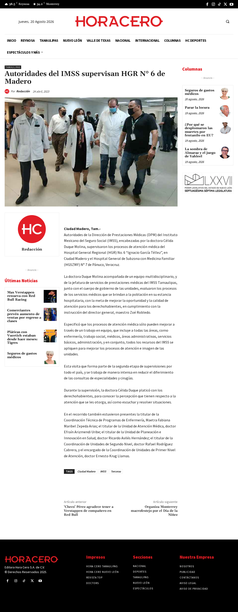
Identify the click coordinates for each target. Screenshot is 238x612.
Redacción (23, 91)
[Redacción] (8, 91)
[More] (173, 217)
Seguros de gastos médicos (22, 355)
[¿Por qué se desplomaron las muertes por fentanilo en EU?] (225, 128)
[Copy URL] (161, 217)
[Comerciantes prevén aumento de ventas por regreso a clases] (50, 314)
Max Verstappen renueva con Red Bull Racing (21, 296)
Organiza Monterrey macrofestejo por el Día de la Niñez (154, 511)
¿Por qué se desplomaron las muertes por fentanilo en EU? (199, 130)
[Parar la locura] (225, 111)
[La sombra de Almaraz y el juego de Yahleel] (225, 152)
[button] (227, 21)
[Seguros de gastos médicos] (50, 357)
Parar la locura (197, 108)
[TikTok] (219, 4)
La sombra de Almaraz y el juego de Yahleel (200, 152)
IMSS (103, 471)
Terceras (116, 471)
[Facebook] (207, 4)
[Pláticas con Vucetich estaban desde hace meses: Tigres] (50, 336)
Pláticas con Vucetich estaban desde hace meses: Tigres (22, 337)
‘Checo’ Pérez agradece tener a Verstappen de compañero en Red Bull (88, 511)
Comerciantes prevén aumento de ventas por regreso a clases (24, 315)
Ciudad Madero (86, 471)
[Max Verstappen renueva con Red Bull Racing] (50, 296)
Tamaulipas (13, 67)
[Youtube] (231, 4)
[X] (225, 4)
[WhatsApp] (140, 217)
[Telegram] (151, 217)
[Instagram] (213, 4)
